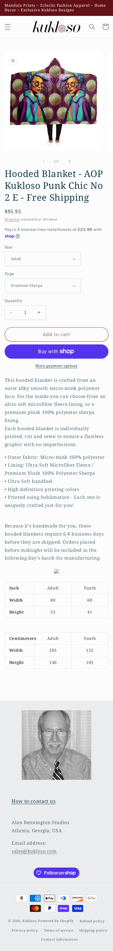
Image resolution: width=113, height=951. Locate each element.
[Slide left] (43, 161)
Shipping (12, 219)
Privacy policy (25, 930)
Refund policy (92, 921)
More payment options (56, 365)
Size (8, 247)
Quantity (13, 300)
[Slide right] (69, 161)
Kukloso (29, 921)
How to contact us (34, 801)
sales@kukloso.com (34, 851)
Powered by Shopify (56, 921)
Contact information (59, 939)
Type (9, 273)
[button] (7, 26)
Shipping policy (93, 930)
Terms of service (58, 930)
